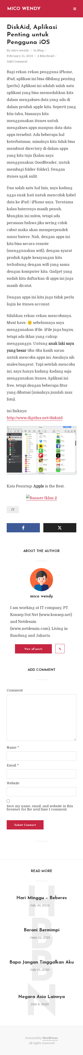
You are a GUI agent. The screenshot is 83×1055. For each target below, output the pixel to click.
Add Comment (17, 61)
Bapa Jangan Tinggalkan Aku (41, 962)
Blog (40, 50)
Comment (15, 690)
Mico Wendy (24, 8)
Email (13, 765)
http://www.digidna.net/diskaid (34, 418)
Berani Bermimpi (41, 930)
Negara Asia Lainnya (41, 997)
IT (12, 509)
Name (13, 747)
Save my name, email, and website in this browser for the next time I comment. (40, 807)
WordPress (50, 1038)
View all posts (33, 649)
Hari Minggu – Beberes (41, 898)
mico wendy (20, 50)
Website (13, 783)
